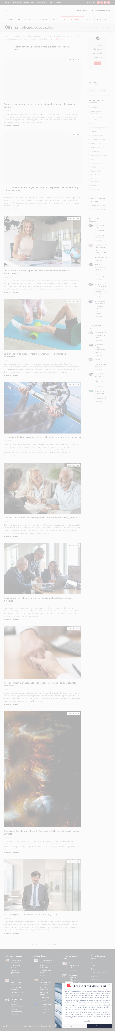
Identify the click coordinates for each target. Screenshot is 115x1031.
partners (76, 991)
